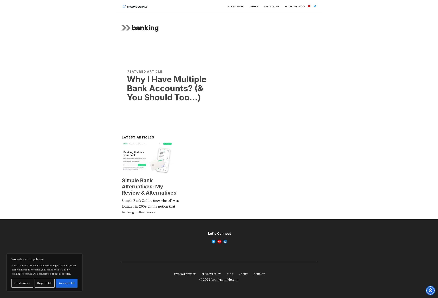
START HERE (236, 6)
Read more (147, 212)
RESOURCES (272, 6)
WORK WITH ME (295, 6)
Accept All (67, 283)
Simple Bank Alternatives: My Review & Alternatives (149, 186)
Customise (22, 283)
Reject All (44, 283)
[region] (44, 272)
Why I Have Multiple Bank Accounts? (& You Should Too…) (166, 88)
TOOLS (253, 6)
